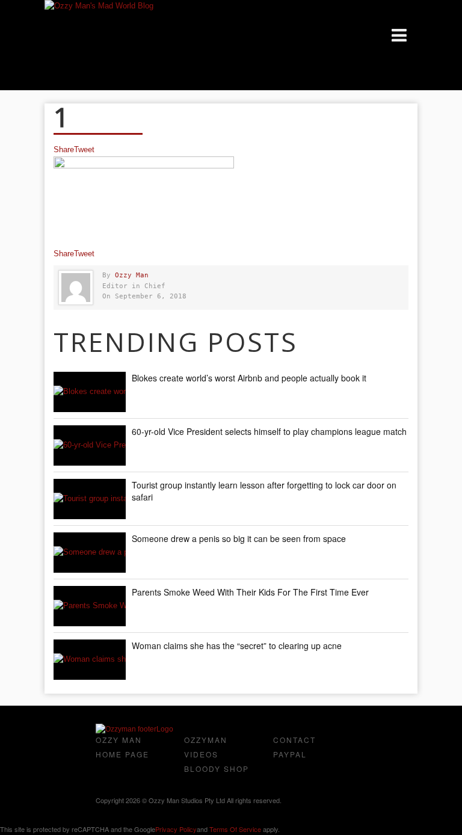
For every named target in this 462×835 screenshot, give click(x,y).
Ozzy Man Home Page (122, 747)
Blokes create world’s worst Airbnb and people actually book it (249, 378)
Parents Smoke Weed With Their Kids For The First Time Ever (250, 592)
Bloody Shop (216, 768)
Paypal (290, 754)
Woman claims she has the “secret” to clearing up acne (237, 645)
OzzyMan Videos (205, 747)
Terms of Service (235, 829)
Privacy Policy (176, 829)
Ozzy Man (132, 275)
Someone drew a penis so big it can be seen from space (239, 538)
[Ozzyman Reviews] (134, 729)
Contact (294, 740)
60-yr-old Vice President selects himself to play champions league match (269, 431)
